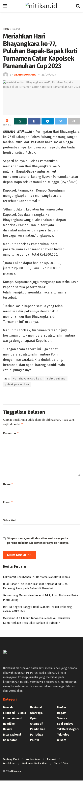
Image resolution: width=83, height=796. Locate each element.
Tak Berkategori (68, 729)
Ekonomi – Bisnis (14, 713)
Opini (33, 718)
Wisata (61, 740)
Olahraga (36, 713)
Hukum (7, 729)
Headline (9, 724)
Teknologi (63, 734)
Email (8, 502)
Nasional (36, 707)
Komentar (11, 433)
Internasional (12, 734)
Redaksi (51, 759)
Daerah (16, 28)
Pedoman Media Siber (35, 763)
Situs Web (10, 520)
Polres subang (56, 378)
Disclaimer (9, 763)
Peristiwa (36, 734)
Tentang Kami (11, 759)
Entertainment (12, 718)
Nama (8, 484)
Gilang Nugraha (24, 74)
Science (62, 718)
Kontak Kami (33, 759)
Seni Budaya (65, 724)
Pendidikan (37, 729)
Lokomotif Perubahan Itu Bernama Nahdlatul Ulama (36, 577)
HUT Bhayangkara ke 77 (28, 378)
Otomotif (36, 724)
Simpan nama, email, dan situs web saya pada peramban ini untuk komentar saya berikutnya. (38, 541)
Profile (61, 707)
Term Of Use (61, 763)
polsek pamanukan (17, 384)
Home (6, 28)
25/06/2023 (49, 74)
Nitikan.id (16, 771)
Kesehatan (10, 740)
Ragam (61, 713)
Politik (34, 740)
